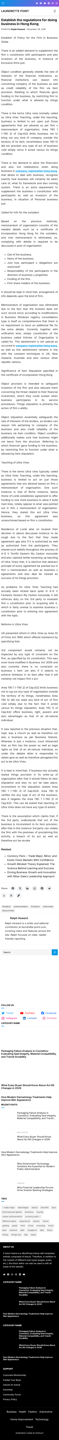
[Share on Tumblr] (4, 895)
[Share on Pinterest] (42, 888)
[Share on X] (20, 888)
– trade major (8, 1207)
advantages (23, 1207)
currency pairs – (32, 1216)
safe (22, 1230)
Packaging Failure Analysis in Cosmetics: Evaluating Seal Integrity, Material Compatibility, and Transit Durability (28, 1054)
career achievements (12, 1216)
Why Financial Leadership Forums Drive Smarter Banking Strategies (35, 1189)
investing (41, 1225)
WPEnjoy (39, 1433)
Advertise (8, 1389)
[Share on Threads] (11, 895)
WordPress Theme (24, 1433)
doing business (21, 907)
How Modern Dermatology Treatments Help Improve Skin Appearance (26, 1098)
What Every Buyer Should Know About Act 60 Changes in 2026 (27, 1087)
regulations (8, 911)
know (50, 1225)
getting (5, 1225)
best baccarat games (12, 1212)
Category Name (10, 1023)
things (5, 1234)
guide (14, 1225)
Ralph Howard (18, 29)
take (42, 1230)
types (33, 1234)
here (23, 1225)
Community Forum (12, 1394)
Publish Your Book (12, 1380)
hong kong (48, 907)
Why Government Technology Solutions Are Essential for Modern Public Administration (36, 1166)
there (49, 1230)
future (46, 1221)
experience (24, 1221)
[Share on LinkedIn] (27, 888)
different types (9, 1221)
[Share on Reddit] (49, 888)
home (30, 1225)
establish (35, 907)
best (54, 1207)
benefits (45, 1207)
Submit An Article (11, 1385)
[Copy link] (18, 895)
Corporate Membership (14, 1375)
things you (16, 1234)
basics (35, 1207)
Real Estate (22, 1132)
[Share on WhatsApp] (35, 888)
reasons (13, 1230)
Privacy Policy (10, 1399)
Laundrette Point (15, 11)
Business (6, 907)
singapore (32, 1230)
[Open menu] (3, 3)
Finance (21, 1183)
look (4, 1230)
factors (36, 1221)
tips (26, 1234)
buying (40, 1212)
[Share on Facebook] (13, 888)
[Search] (55, 952)
